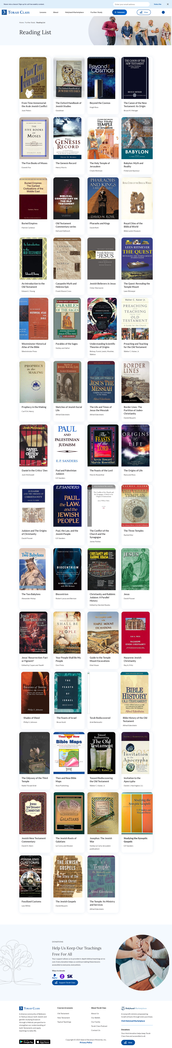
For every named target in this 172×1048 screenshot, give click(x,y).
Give (146, 12)
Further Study (30, 22)
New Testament (63, 1017)
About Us (95, 1013)
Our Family (95, 1022)
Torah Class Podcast (99, 1026)
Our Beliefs (95, 1017)
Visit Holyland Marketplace (133, 1021)
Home (21, 22)
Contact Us (95, 1030)
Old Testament (63, 1013)
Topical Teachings (64, 1022)
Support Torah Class (67, 982)
